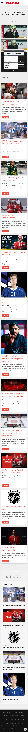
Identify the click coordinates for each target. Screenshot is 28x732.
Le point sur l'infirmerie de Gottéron (11, 699)
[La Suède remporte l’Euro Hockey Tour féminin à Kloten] (14, 615)
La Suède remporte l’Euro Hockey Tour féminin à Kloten (14, 626)
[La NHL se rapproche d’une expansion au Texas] (14, 637)
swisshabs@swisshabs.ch (11, 726)
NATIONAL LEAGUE (7, 712)
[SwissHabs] (12, 2)
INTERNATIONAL (7, 715)
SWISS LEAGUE (16, 712)
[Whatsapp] (7, 576)
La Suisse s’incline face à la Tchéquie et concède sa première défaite (14, 668)
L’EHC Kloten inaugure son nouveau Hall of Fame (14, 605)
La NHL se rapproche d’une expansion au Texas (13, 647)
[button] (2, 2)
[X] (14, 576)
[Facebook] (10, 576)
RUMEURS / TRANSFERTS (18, 715)
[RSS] (20, 576)
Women (23, 712)
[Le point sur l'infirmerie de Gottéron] (14, 684)
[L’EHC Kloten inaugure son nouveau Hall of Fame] (14, 594)
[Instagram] (17, 576)
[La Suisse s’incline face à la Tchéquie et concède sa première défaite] (14, 657)
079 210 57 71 (12, 729)
